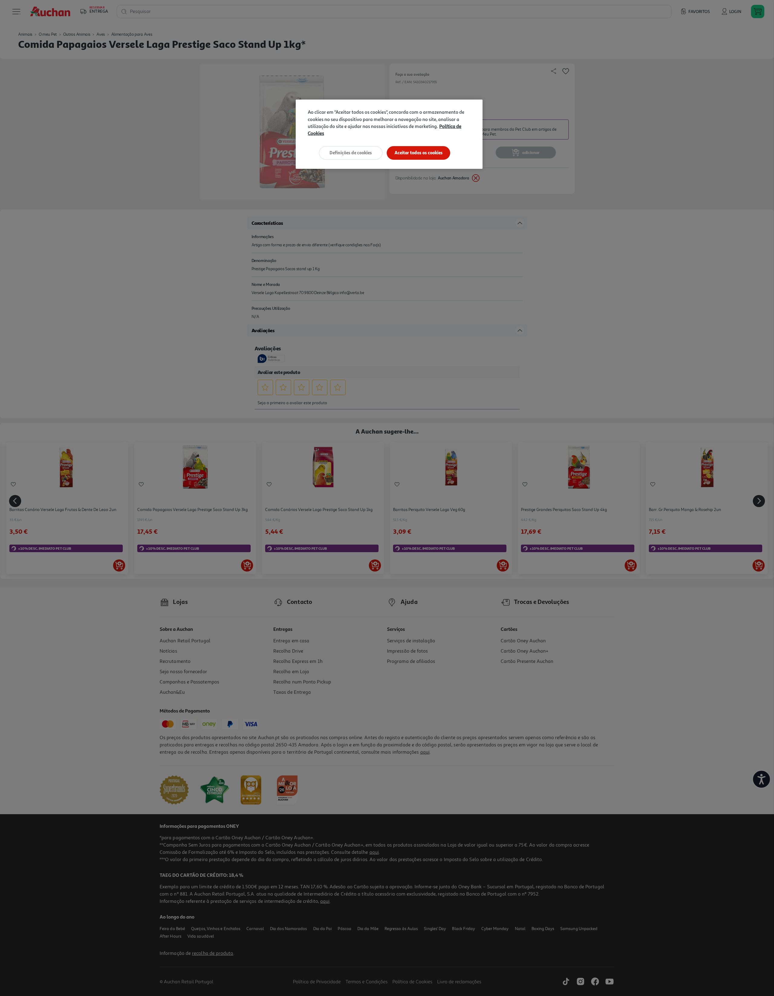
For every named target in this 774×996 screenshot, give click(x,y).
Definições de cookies (351, 152)
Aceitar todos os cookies (419, 152)
